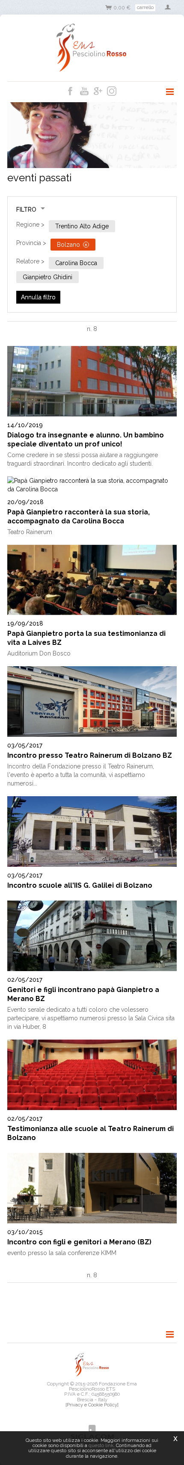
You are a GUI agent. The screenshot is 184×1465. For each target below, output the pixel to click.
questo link (101, 1445)
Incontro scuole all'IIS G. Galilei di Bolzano (79, 885)
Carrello (145, 7)
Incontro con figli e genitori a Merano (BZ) (79, 1242)
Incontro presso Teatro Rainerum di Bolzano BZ (89, 755)
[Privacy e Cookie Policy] (92, 1405)
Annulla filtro (38, 297)
